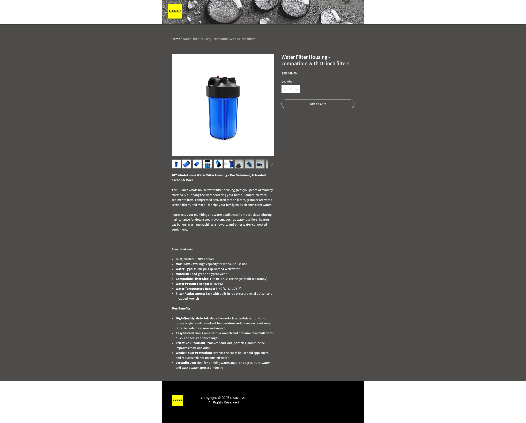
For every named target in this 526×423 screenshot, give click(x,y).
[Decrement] (284, 89)
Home (176, 39)
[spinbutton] (291, 89)
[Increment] (297, 89)
